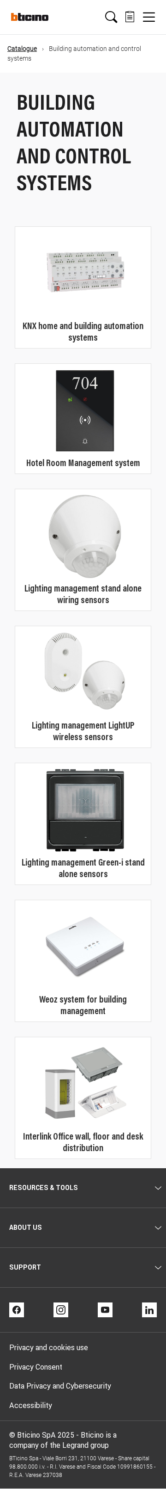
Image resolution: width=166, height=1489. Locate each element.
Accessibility (30, 1405)
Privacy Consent (35, 1366)
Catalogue (22, 48)
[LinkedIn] (149, 1309)
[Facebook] (16, 1309)
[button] (111, 17)
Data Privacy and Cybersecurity (60, 1385)
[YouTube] (105, 1309)
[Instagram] (60, 1309)
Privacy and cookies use (48, 1347)
